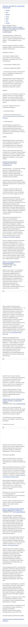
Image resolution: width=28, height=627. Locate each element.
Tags (7, 20)
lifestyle (8, 14)
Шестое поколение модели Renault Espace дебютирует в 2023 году (13, 509)
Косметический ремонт (10, 162)
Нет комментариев (10, 31)
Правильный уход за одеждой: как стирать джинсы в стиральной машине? (13, 400)
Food (7, 12)
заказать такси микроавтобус (11, 545)
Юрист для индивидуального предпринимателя (12, 262)
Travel (7, 16)
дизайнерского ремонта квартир (11, 237)
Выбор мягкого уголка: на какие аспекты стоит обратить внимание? (14, 27)
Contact (8, 23)
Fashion (8, 10)
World (7, 18)
